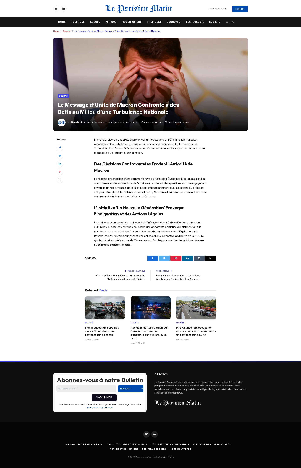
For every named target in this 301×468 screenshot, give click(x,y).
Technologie (195, 22)
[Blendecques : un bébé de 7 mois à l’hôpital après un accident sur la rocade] (105, 307)
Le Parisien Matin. (165, 457)
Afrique (111, 22)
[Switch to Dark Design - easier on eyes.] (232, 22)
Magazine (240, 9)
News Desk (76, 122)
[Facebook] (60, 148)
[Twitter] (60, 156)
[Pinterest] (60, 172)
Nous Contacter (180, 449)
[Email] (60, 180)
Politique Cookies (154, 449)
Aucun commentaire (153, 122)
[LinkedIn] (60, 164)
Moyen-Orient (132, 22)
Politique (78, 22)
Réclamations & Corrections (170, 444)
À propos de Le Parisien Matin (85, 444)
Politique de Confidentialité (212, 444)
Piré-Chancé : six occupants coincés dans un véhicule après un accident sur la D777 (196, 331)
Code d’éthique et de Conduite (128, 444)
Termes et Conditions (124, 449)
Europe (95, 22)
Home (62, 22)
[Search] (227, 22)
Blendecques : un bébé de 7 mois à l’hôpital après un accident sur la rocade (102, 331)
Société (214, 22)
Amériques (154, 22)
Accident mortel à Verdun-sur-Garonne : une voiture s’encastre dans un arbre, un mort (150, 333)
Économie (173, 22)
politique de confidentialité (100, 407)
